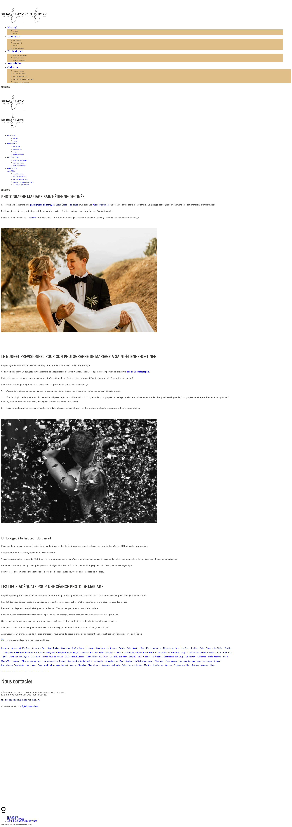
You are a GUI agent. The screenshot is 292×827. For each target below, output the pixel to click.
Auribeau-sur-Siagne (19, 656)
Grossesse (17, 40)
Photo (15, 31)
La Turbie (223, 652)
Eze (145, 652)
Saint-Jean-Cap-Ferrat (12, 652)
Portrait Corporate (20, 55)
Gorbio (227, 648)
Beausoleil (43, 665)
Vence (73, 665)
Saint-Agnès (133, 648)
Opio (138, 652)
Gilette (39, 652)
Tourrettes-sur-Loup (173, 656)
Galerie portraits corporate (23, 79)
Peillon (194, 648)
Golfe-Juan (24, 648)
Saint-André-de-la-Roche (80, 661)
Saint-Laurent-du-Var (132, 665)
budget (33, 217)
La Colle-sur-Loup (143, 661)
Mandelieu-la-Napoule (99, 665)
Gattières (201, 656)
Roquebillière (64, 652)
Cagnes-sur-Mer (182, 665)
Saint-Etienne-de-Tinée (211, 648)
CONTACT (5, 87)
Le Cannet (158, 665)
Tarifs (15, 46)
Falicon (93, 652)
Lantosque (112, 648)
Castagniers (50, 652)
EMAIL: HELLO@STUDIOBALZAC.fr (28, 700)
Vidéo (15, 34)
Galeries (12, 67)
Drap (225, 656)
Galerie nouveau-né (20, 76)
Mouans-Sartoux (187, 661)
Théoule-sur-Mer (171, 648)
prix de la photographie (138, 371)
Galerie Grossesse (19, 74)
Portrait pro (15, 51)
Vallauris (116, 665)
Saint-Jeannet (214, 656)
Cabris (122, 648)
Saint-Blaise (53, 648)
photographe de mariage (42, 205)
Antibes (195, 665)
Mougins (82, 665)
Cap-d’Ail (5, 661)
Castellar (65, 648)
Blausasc (29, 652)
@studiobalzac (30, 706)
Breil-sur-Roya (106, 652)
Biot (199, 661)
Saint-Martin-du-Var (197, 652)
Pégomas (159, 661)
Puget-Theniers (80, 652)
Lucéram (90, 648)
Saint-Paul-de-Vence (53, 656)
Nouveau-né (17, 43)
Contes (128, 661)
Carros (217, 661)
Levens (15, 661)
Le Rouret (190, 656)
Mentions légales (15, 819)
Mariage (12, 27)
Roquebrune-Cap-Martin (12, 665)
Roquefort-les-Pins (114, 661)
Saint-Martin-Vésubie (151, 648)
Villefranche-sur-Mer (31, 661)
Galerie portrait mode (21, 82)
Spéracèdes (78, 648)
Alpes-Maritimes (100, 205)
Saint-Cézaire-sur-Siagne (150, 656)
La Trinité (207, 661)
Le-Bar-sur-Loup (177, 652)
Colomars (35, 656)
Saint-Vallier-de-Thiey (97, 656)
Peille (152, 652)
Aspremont (128, 652)
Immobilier (14, 63)
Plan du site (12, 817)
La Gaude (98, 661)
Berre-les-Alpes (9, 648)
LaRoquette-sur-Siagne (54, 661)
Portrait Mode (18, 58)
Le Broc (185, 648)
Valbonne (31, 665)
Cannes (204, 665)
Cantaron (100, 648)
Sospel (132, 656)
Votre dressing (18, 48)
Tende (118, 652)
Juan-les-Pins (38, 648)
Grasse (168, 665)
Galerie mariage (18, 71)
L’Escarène (162, 652)
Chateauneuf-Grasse (74, 656)
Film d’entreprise (19, 60)
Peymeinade (171, 661)
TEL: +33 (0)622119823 (9, 700)
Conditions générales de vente (22, 821)
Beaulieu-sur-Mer (118, 656)
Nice (212, 665)
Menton (147, 665)
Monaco (212, 652)
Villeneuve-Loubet (59, 665)
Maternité (13, 36)
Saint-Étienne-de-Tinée (67, 205)
